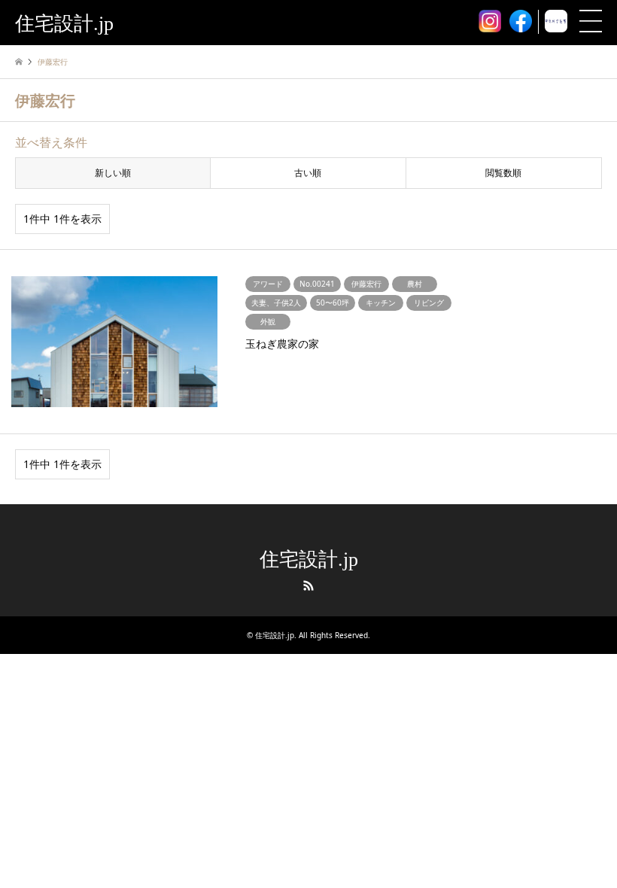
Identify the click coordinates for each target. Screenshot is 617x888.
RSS (308, 585)
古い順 (307, 172)
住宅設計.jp (309, 559)
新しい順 (113, 172)
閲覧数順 (503, 172)
